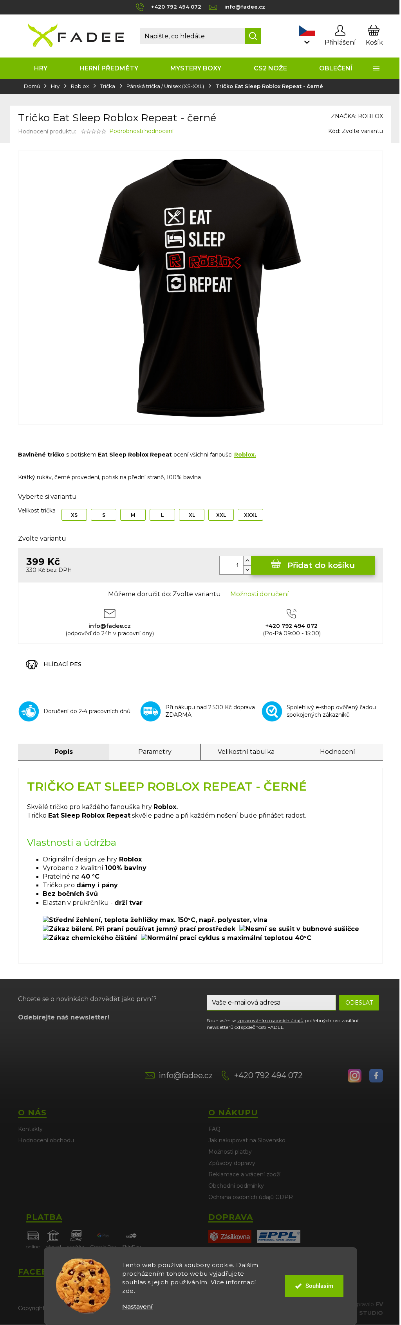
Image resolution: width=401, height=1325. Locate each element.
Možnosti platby (230, 1151)
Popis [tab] (63, 751)
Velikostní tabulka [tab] (246, 751)
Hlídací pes (62, 664)
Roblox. (245, 454)
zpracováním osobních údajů (270, 1020)
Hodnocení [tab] (337, 751)
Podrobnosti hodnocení (141, 131)
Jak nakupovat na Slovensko (246, 1140)
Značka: (357, 116)
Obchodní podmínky (236, 1185)
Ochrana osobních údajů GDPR (250, 1197)
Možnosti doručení (259, 594)
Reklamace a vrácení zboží (244, 1174)
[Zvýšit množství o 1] (247, 560)
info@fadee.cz (186, 1075)
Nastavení (137, 1306)
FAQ (214, 1129)
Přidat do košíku (321, 565)
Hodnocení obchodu (46, 1140)
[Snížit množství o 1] (247, 569)
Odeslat (359, 1002)
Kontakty (30, 1129)
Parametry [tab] (155, 751)
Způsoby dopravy (231, 1163)
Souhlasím (319, 1285)
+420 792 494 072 (268, 1075)
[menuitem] (40, 68)
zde (128, 1290)
